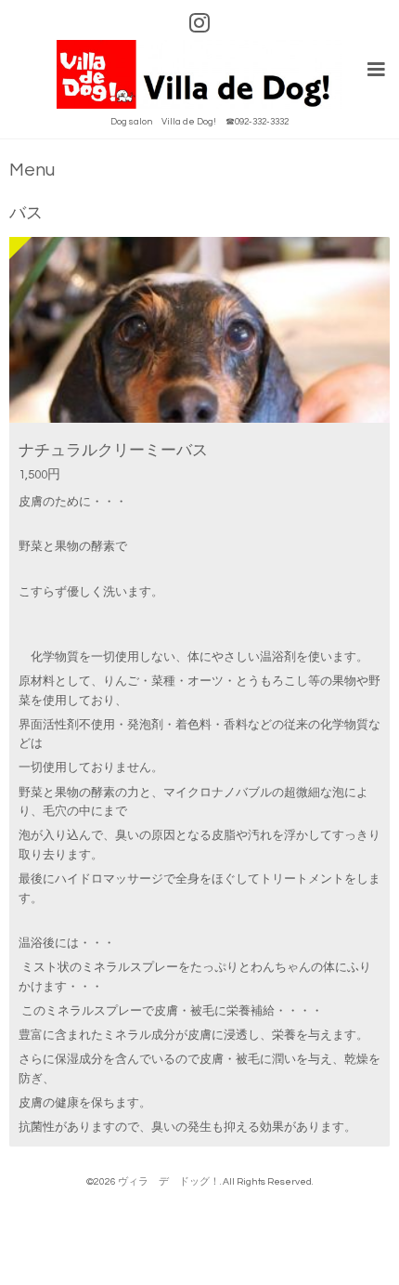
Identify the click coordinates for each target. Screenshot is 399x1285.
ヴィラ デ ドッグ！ (169, 1181)
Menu (32, 170)
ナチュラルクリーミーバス (113, 450)
